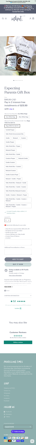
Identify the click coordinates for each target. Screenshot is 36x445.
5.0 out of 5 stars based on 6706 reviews (18, 305)
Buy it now (18, 264)
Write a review (18, 342)
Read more (7, 287)
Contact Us (7, 390)
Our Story (6, 396)
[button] (13, 80)
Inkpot (11, 434)
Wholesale (7, 393)
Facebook (6, 401)
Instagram (7, 398)
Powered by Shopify (19, 434)
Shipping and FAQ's (9, 388)
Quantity (7, 217)
